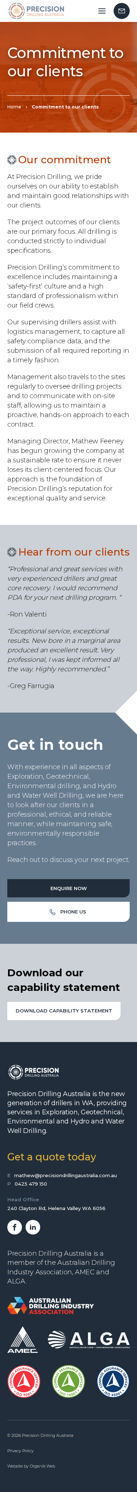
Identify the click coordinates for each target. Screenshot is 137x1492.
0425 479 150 (31, 1184)
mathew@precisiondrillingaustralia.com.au (65, 1175)
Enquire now (68, 888)
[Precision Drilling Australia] (36, 11)
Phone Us (73, 912)
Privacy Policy (20, 1450)
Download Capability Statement (64, 1011)
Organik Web (42, 1466)
